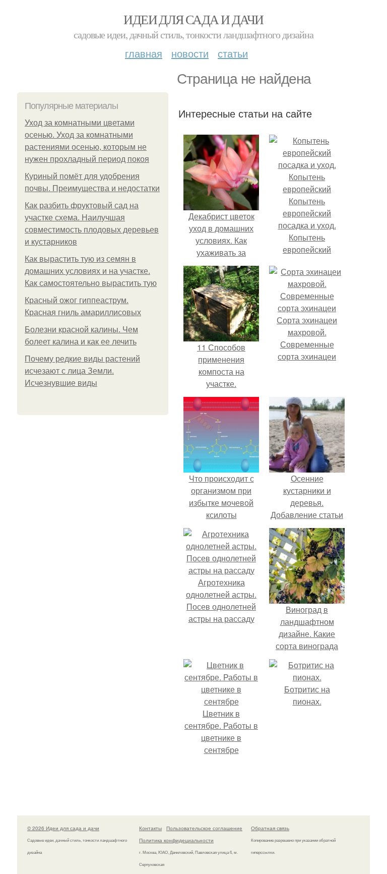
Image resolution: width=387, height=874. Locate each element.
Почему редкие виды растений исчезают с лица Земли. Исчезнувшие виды (82, 371)
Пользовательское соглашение (204, 828)
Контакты (150, 828)
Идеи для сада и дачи (193, 19)
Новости (190, 53)
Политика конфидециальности (176, 840)
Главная (143, 53)
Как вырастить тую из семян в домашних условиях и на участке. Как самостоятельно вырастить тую (91, 271)
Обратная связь (270, 828)
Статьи (233, 53)
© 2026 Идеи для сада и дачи (63, 828)
